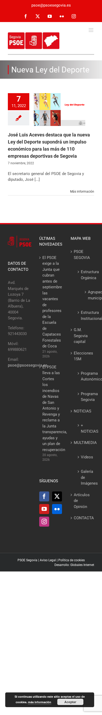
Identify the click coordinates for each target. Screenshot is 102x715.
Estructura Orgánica (85, 274)
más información (39, 702)
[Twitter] (57, 496)
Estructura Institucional (85, 315)
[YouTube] (44, 509)
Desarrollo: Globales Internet (74, 565)
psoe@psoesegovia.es (51, 5)
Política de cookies (71, 560)
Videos (85, 457)
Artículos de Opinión (82, 500)
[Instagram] (44, 522)
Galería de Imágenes (85, 477)
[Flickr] (57, 509)
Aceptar (70, 702)
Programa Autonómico (85, 376)
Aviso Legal (48, 560)
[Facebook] (44, 496)
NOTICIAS (82, 411)
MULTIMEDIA (83, 442)
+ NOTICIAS (85, 428)
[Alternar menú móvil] (91, 30)
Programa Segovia (85, 396)
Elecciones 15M (83, 356)
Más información (82, 191)
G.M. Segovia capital (81, 335)
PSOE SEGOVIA (82, 254)
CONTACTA (83, 518)
